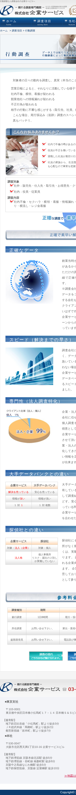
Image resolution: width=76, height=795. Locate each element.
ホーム (4, 30)
